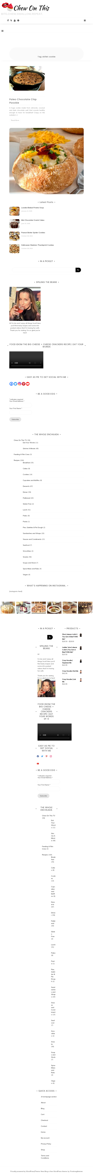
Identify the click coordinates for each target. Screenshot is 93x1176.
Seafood (26, 545)
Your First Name (15, 408)
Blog (42, 1108)
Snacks (25, 557)
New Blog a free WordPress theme (54, 1171)
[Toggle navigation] (2, 31)
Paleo (25, 516)
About (43, 1103)
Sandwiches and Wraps (32, 533)
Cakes (25, 469)
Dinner (25, 492)
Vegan (25, 575)
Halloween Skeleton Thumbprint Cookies (37, 245)
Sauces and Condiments (32, 539)
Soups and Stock (29, 563)
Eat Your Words (29, 443)
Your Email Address (16, 401)
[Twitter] (15, 384)
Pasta (25, 522)
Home (43, 1132)
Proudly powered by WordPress (22, 1171)
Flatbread (26, 498)
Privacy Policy (46, 1144)
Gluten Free (27, 504)
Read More (15, 120)
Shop (43, 1150)
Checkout (44, 1120)
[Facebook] (11, 384)
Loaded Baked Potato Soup (32, 208)
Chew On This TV (20, 440)
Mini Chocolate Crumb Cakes (32, 220)
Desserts (26, 486)
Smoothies (27, 551)
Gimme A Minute (29, 448)
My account (45, 1138)
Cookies (26, 474)
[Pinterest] (23, 384)
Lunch (25, 510)
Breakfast (26, 463)
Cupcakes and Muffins (31, 480)
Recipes (17, 460)
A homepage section (49, 1097)
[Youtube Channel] (27, 384)
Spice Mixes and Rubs (31, 569)
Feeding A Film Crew (21, 454)
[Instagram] (19, 384)
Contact (44, 1126)
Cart (42, 1114)
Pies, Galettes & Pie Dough (33, 527)
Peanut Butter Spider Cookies (33, 233)
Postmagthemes (76, 1171)
